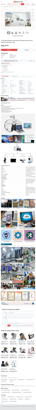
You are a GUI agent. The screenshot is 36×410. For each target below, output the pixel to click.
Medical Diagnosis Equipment (19, 6)
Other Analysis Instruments (25, 390)
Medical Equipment (11, 6)
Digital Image (3, 396)
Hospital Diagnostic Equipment (16, 392)
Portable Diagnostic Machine (27, 392)
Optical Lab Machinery (21, 379)
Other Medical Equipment (30, 379)
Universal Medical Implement (6, 390)
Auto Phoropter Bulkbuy (13, 401)
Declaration (27, 406)
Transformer (11, 381)
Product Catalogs (14, 377)
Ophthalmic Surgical (5, 401)
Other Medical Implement (15, 390)
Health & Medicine (6, 6)
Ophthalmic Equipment (4, 379)
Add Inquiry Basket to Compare (18, 35)
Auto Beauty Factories (20, 396)
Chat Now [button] (27, 49)
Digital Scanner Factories (11, 396)
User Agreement (23, 406)
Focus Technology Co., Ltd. (11, 406)
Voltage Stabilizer (3, 381)
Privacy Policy (32, 406)
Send (9, 325)
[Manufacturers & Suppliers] (18, 2)
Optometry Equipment (12, 379)
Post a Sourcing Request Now (28, 325)
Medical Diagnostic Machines (6, 392)
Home (1, 6)
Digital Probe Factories (28, 396)
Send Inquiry (9, 49)
